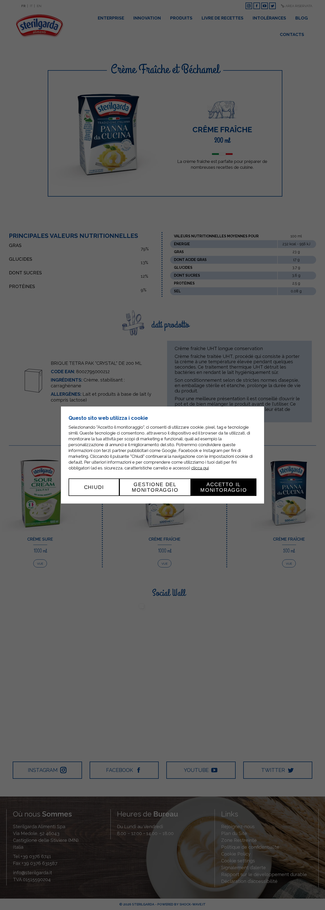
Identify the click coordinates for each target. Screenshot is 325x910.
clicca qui (200, 467)
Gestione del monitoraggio (155, 487)
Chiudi (94, 487)
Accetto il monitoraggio (223, 487)
